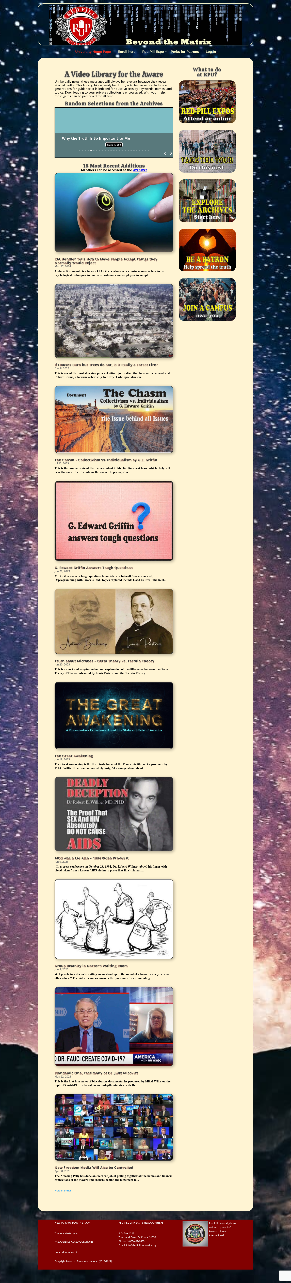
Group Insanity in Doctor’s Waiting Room (91, 965)
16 (122, 150)
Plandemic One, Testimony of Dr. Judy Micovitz (96, 1073)
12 (111, 150)
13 (114, 150)
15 (119, 150)
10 (105, 150)
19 (131, 150)
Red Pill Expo (153, 52)
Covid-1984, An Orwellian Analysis (93, 138)
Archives (140, 170)
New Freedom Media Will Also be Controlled (94, 1167)
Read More (114, 144)
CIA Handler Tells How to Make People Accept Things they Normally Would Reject (106, 261)
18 (128, 150)
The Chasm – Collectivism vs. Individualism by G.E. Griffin (106, 460)
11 (108, 150)
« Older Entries (63, 1190)
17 (125, 150)
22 (139, 150)
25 (148, 150)
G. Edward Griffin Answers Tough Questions (94, 567)
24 (145, 150)
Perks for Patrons (185, 52)
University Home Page (93, 52)
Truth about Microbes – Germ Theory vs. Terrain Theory (104, 661)
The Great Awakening (74, 755)
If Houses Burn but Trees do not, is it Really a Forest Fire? (106, 364)
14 (116, 150)
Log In (211, 52)
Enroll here (126, 52)
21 (136, 150)
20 (134, 150)
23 (142, 150)
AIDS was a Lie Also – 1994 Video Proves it (92, 858)
